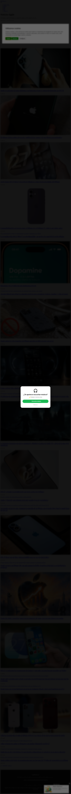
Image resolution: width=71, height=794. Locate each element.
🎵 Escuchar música (35, 401)
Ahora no (35, 404)
